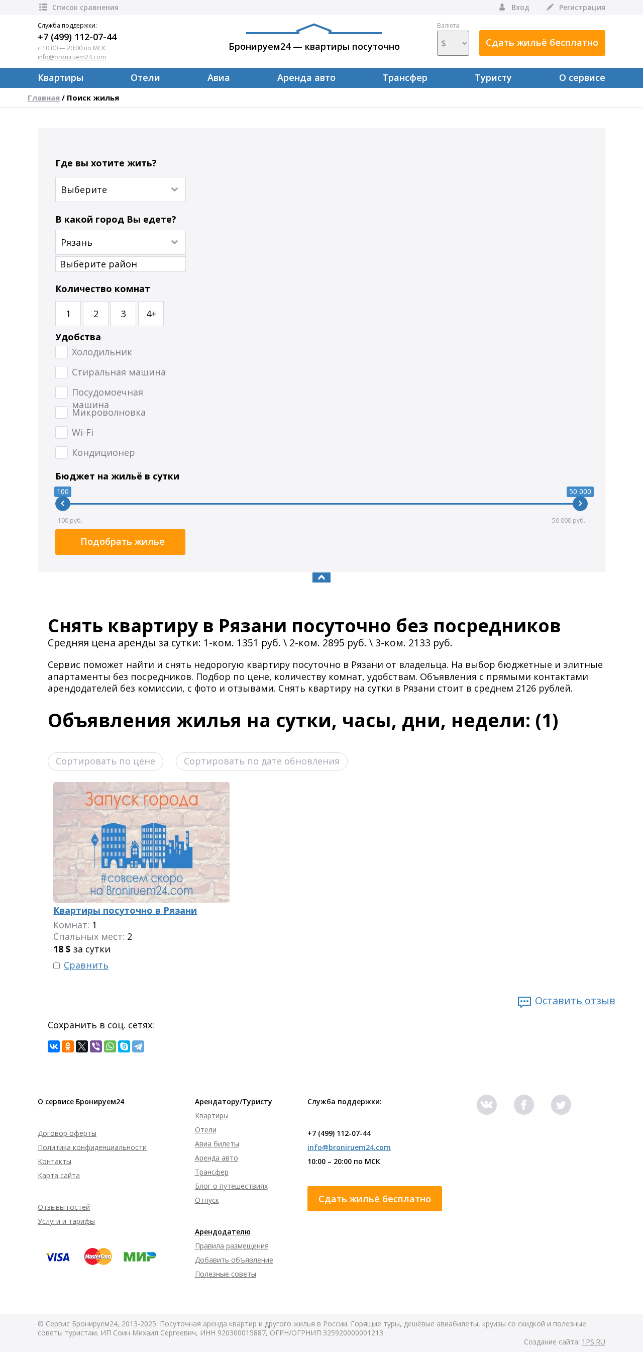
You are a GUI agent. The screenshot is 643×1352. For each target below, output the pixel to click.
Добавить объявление (234, 1260)
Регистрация (582, 7)
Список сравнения (85, 7)
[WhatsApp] (110, 1046)
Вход (520, 7)
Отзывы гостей (64, 1207)
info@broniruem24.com (72, 57)
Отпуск (207, 1200)
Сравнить (86, 965)
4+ (151, 314)
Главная (44, 97)
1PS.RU (593, 1341)
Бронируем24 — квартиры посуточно (314, 46)
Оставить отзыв (575, 1000)
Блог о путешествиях (231, 1186)
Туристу (493, 77)
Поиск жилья (93, 97)
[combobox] (120, 237)
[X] (82, 1046)
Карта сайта (59, 1175)
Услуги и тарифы (66, 1221)
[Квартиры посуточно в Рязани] (141, 788)
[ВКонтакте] (54, 1046)
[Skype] (124, 1046)
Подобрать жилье (122, 541)
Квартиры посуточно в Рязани (125, 910)
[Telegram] (138, 1046)
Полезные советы (225, 1274)
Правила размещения (232, 1245)
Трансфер (404, 77)
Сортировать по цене (105, 761)
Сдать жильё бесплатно (542, 42)
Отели (145, 77)
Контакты (54, 1161)
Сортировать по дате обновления (262, 761)
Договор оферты (67, 1133)
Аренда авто (306, 77)
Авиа (218, 77)
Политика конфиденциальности (92, 1147)
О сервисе (582, 77)
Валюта (448, 26)
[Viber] (96, 1046)
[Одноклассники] (68, 1046)
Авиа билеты (217, 1143)
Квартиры (60, 77)
